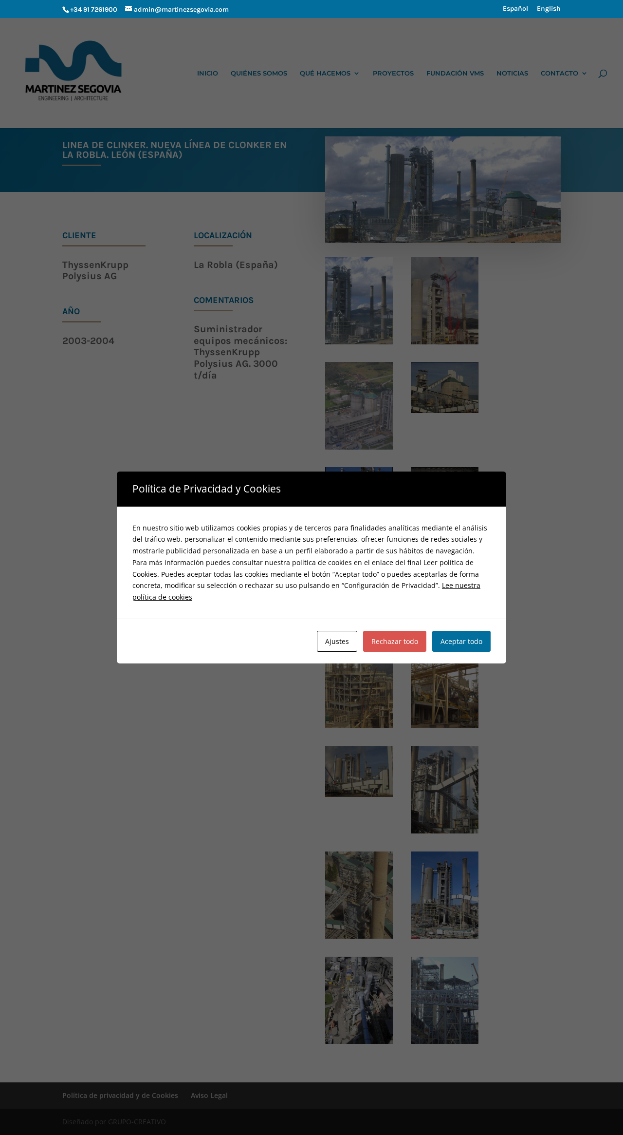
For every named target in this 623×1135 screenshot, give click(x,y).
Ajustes (337, 641)
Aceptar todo (461, 641)
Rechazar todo (394, 641)
